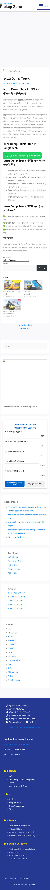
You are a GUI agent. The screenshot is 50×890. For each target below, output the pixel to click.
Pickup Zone (11, 6)
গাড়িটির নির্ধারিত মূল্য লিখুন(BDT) (13, 432)
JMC (9, 664)
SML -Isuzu (12, 656)
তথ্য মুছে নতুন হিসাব (35, 484)
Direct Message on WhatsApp (17, 744)
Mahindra (12, 640)
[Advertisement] (25, 38)
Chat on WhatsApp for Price (24, 155)
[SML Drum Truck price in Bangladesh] (12, 304)
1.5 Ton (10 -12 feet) (16, 596)
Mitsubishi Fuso (15, 829)
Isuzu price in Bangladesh (19, 825)
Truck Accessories (16, 806)
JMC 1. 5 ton (13, 565)
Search (5, 263)
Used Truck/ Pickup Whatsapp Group (24, 728)
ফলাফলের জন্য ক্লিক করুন (14, 484)
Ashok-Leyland (14, 680)
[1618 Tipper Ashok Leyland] (33, 285)
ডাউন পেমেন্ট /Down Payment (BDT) (16, 441)
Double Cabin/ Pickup (18, 858)
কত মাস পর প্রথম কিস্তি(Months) (14, 471)
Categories (7, 257)
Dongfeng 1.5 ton (15, 561)
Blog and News (15, 802)
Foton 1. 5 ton (14, 569)
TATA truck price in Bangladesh (21, 832)
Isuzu (11, 83)
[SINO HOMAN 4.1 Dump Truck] (12, 285)
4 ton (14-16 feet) (15, 604)
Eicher (10, 676)
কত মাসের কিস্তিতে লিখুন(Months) (14, 461)
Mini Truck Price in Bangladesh (22, 849)
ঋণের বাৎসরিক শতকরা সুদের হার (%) (14, 451)
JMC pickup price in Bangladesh (22, 779)
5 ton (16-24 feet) (15, 608)
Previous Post (25, 325)
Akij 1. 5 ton (13, 573)
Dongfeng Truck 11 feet (18, 537)
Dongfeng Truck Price (18, 786)
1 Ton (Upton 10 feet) (16, 593)
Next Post (25, 328)
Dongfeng (12, 632)
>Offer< (12, 799)
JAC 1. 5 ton (13, 557)
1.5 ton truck (14, 852)
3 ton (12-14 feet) (15, 600)
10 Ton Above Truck (17, 855)
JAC (9, 628)
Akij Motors (13, 672)
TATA (10, 668)
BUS (10, 809)
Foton (10, 636)
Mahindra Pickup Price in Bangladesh (24, 835)
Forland (11, 644)
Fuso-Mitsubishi (14, 660)
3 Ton (6, 83)
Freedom (12, 648)
